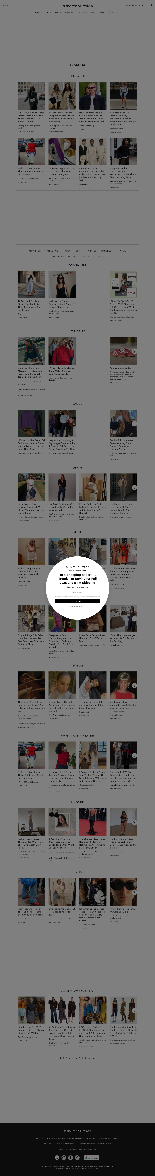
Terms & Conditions (81, 596)
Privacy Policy (90, 596)
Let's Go (77, 601)
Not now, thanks (77, 607)
